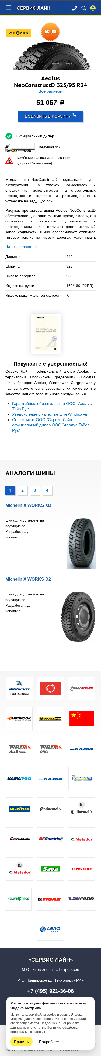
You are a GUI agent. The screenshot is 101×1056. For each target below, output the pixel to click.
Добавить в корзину (48, 116)
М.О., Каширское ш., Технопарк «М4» (50, 980)
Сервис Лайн (33, 8)
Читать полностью (21, 247)
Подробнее (49, 1041)
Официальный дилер (35, 136)
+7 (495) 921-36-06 (50, 991)
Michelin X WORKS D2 (28, 579)
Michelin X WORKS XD (28, 505)
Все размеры (51, 91)
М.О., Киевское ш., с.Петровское (50, 969)
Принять (21, 1041)
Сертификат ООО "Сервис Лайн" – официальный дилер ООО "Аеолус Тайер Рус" (50, 425)
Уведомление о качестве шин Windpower (50, 414)
